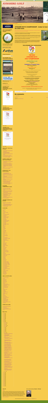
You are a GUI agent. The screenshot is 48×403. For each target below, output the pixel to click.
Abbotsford (4, 209)
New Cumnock (5, 247)
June (4, 328)
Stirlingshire (4, 302)
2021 (4, 318)
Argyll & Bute (4, 280)
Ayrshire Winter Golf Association (7, 306)
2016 (4, 373)
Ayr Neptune (4, 222)
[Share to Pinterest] (25, 91)
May (4, 329)
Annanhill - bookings (5, 212)
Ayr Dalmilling (5, 219)
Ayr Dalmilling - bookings (6, 220)
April (4, 330)
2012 (4, 377)
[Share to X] (24, 91)
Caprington (4, 228)
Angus (4, 278)
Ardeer (4, 213)
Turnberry (4, 269)
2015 (4, 374)
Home (32, 97)
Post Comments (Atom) (20, 98)
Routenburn (4, 253)
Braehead (4, 226)
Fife (3, 288)
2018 (4, 321)
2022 (4, 317)
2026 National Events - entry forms (7, 155)
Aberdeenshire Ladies (5, 277)
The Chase (4, 260)
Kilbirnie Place (5, 239)
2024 (4, 315)
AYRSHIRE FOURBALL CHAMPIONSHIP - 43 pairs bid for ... (8, 358)
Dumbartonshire (5, 285)
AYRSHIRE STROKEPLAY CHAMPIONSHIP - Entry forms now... (8, 340)
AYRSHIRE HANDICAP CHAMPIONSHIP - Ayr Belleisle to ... (8, 338)
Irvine (4, 236)
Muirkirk (4, 246)
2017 (4, 372)
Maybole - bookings (5, 245)
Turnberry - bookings (5, 270)
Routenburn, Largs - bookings (6, 254)
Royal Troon (4, 256)
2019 (4, 320)
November (5, 323)
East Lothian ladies (5, 287)
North (4, 294)
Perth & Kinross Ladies (6, 297)
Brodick (4, 227)
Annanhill (4, 211)
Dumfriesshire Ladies (5, 286)
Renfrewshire (4, 298)
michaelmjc (30, 398)
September (5, 325)
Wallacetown (4, 271)
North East (4, 295)
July (4, 327)
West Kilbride (4, 272)
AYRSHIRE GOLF (13, 3)
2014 (4, 375)
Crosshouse (4, 230)
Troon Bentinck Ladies (5, 261)
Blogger (35, 398)
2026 (4, 313)
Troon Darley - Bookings (6, 262)
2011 (4, 378)
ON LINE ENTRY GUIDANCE (6, 168)
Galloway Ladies (5, 289)
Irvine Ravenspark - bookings (6, 238)
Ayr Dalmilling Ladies (5, 221)
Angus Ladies (4, 279)
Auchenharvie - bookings (6, 214)
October (5, 324)
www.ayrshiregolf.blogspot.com (34, 81)
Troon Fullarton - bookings (6, 263)
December (5, 322)
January (5, 371)
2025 (4, 314)
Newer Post (16, 97)
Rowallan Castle (5, 255)
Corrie (4, 229)
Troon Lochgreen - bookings (6, 264)
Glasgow (4, 290)
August (5, 326)
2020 (4, 319)
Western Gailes (5, 273)
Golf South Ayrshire (5, 235)
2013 (4, 376)
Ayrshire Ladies (5, 281)
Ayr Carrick (4, 218)
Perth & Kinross (5, 296)
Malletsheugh (4, 244)
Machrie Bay (4, 243)
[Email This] (23, 91)
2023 (4, 316)
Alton (3, 210)
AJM (3, 390)
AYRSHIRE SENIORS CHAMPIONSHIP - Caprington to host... (8, 336)
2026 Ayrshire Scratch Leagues (7, 188)
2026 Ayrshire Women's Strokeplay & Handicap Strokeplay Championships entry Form (7, 165)
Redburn (4, 252)
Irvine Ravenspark (5, 237)
